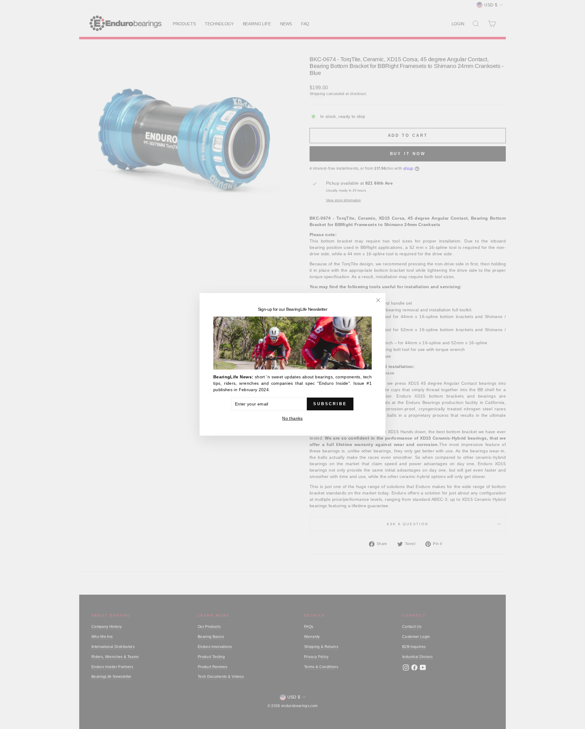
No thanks (292, 418)
